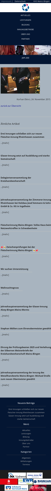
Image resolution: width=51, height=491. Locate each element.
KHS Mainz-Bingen (41, 1)
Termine (26, 464)
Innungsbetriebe (25, 29)
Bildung (26, 24)
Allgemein (26, 458)
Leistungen (25, 20)
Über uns (25, 34)
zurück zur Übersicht (11, 105)
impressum (6, 1)
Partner (25, 39)
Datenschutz (20, 1)
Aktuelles (25, 15)
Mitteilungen (26, 461)
